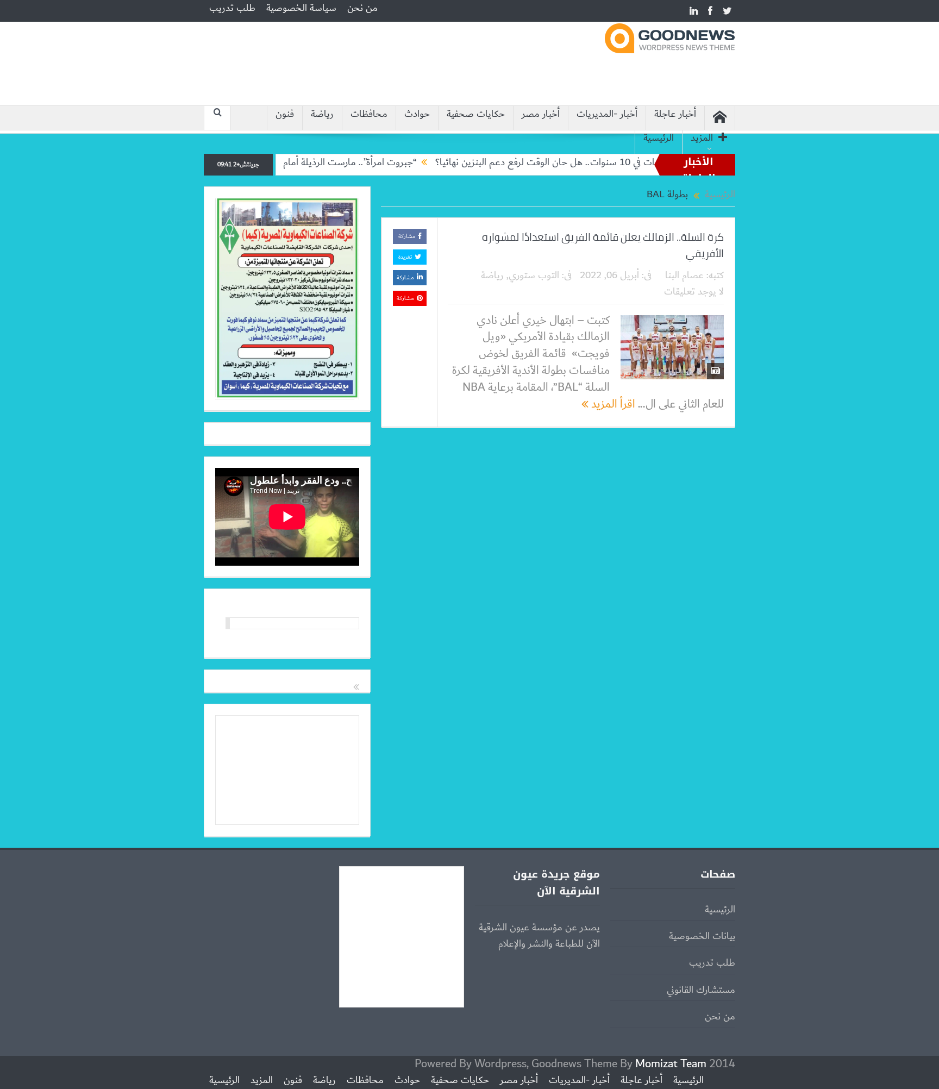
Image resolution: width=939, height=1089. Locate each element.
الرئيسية (658, 138)
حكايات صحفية (476, 114)
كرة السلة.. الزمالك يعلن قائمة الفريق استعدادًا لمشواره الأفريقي (603, 245)
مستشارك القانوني (701, 990)
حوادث (417, 114)
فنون (285, 114)
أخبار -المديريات (607, 114)
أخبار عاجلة (675, 114)
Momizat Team (670, 1064)
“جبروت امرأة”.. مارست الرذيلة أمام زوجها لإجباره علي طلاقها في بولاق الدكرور (304, 162)
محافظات (368, 114)
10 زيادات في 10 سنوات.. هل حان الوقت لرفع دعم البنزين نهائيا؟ (590, 162)
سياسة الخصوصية (301, 8)
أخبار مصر (541, 114)
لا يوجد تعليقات (694, 292)
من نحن (362, 8)
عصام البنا (684, 275)
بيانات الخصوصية (702, 936)
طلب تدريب (232, 8)
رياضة (322, 114)
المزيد (702, 138)
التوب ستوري (534, 275)
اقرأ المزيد (612, 404)
